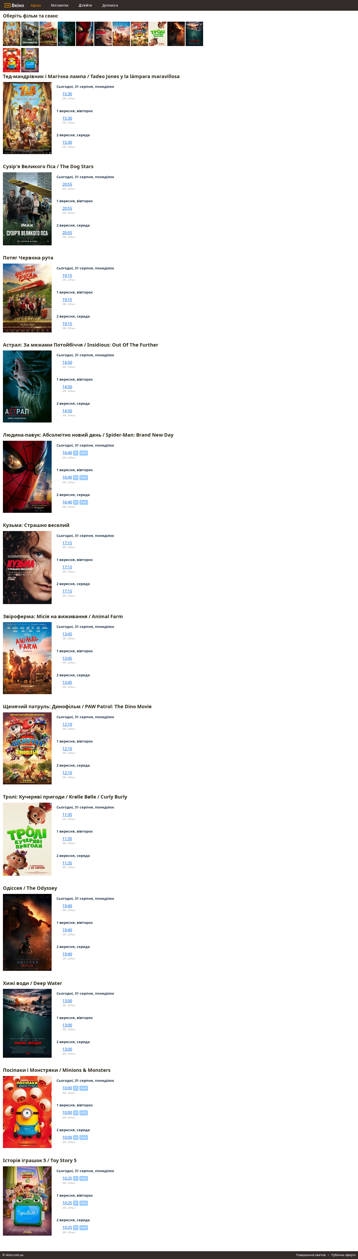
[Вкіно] (14, 5)
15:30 (67, 94)
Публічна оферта (343, 1255)
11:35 (67, 814)
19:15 (67, 275)
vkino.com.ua (14, 1255)
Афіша (36, 5)
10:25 (67, 1178)
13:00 (67, 1000)
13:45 (67, 634)
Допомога (110, 5)
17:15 (67, 543)
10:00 (67, 1088)
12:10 (67, 724)
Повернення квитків (311, 1255)
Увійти (87, 5)
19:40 (67, 906)
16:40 (67, 452)
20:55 (67, 184)
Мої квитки (59, 5)
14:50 (67, 362)
